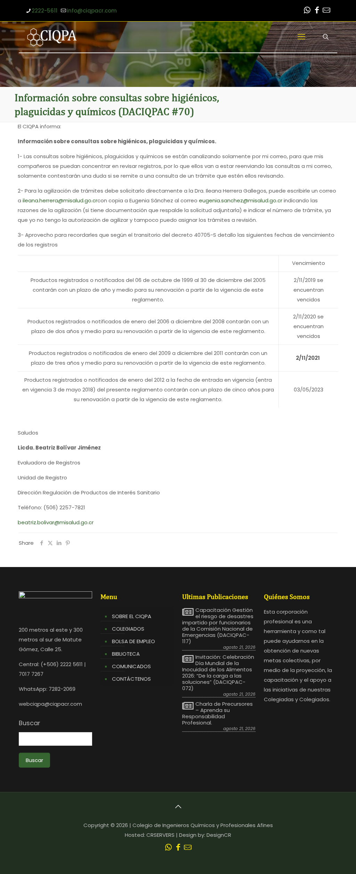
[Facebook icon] (317, 11)
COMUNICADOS (131, 666)
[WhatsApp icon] (307, 11)
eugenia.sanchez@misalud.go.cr (240, 200)
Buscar (29, 723)
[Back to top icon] (178, 806)
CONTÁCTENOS (131, 678)
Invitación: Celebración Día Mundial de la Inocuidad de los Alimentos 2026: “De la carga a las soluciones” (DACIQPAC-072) (218, 672)
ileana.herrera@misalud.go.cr (60, 200)
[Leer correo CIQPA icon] (326, 11)
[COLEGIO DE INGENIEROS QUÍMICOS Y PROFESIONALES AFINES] (52, 36)
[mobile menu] (301, 37)
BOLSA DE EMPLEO (133, 641)
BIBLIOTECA (126, 653)
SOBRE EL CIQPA (131, 616)
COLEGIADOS (128, 628)
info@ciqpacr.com (92, 10)
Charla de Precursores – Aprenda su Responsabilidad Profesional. (217, 713)
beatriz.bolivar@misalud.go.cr (56, 522)
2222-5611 (44, 10)
